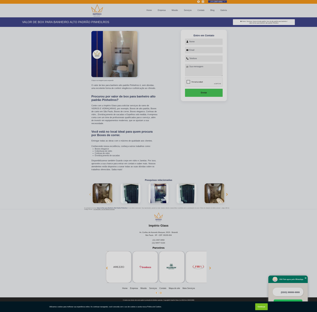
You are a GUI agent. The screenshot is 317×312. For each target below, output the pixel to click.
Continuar (261, 307)
